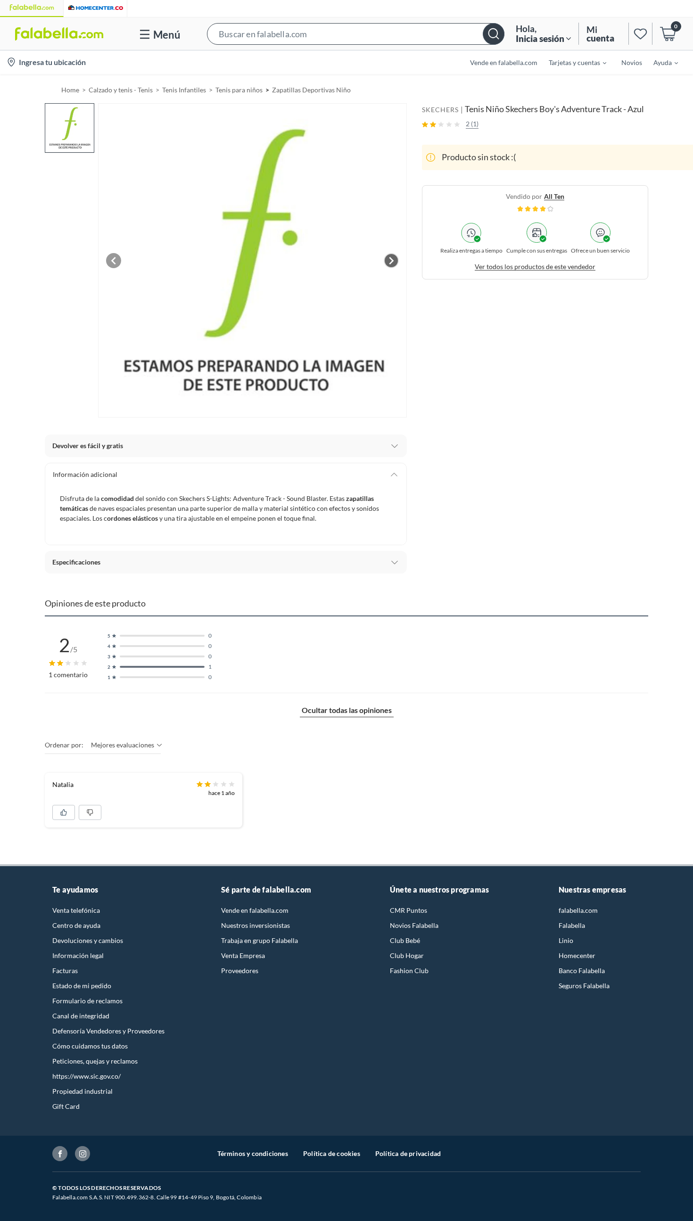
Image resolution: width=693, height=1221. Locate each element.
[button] (355, 33)
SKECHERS (440, 110)
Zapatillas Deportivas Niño (311, 90)
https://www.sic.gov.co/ (86, 1076)
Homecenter (577, 955)
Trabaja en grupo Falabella (259, 940)
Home (70, 90)
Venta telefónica (76, 910)
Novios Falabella (414, 925)
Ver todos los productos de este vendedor (535, 266)
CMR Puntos (408, 910)
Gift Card (66, 1106)
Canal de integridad (80, 1016)
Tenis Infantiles (184, 90)
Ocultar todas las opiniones (347, 709)
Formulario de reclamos (87, 1001)
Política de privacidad (408, 1153)
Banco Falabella (582, 971)
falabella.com (578, 910)
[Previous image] (113, 260)
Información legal (78, 955)
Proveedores (239, 971)
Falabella (572, 925)
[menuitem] (571, 62)
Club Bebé (405, 940)
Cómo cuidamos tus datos (90, 1046)
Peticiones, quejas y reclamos (95, 1061)
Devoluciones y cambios (87, 940)
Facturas (65, 971)
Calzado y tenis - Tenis (121, 90)
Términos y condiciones (252, 1153)
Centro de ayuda (76, 925)
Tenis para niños (239, 90)
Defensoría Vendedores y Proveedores (108, 1031)
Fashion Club (409, 971)
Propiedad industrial (82, 1091)
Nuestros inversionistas (255, 925)
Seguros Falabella (584, 986)
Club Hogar (407, 955)
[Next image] (391, 260)
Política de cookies (331, 1153)
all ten (554, 196)
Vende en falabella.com (255, 910)
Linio (566, 940)
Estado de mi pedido (81, 986)
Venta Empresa (243, 955)
